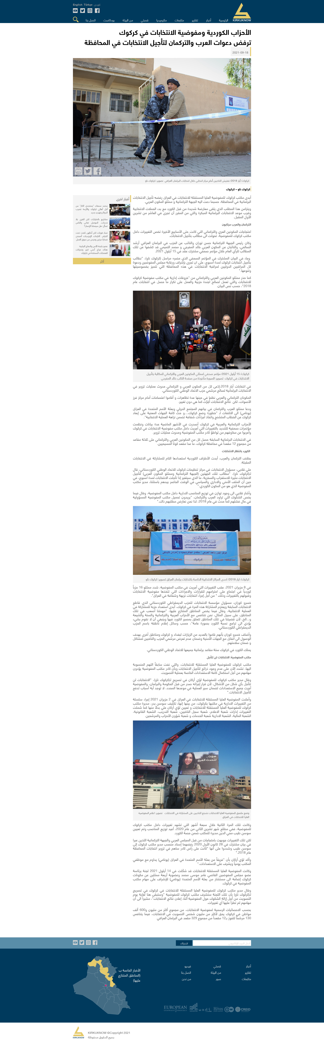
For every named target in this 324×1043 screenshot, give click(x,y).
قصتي (217, 966)
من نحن (186, 978)
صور (218, 978)
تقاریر (248, 972)
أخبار (248, 966)
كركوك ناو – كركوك (238, 189)
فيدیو (187, 966)
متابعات (246, 978)
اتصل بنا (186, 972)
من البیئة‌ (216, 972)
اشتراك (184, 943)
